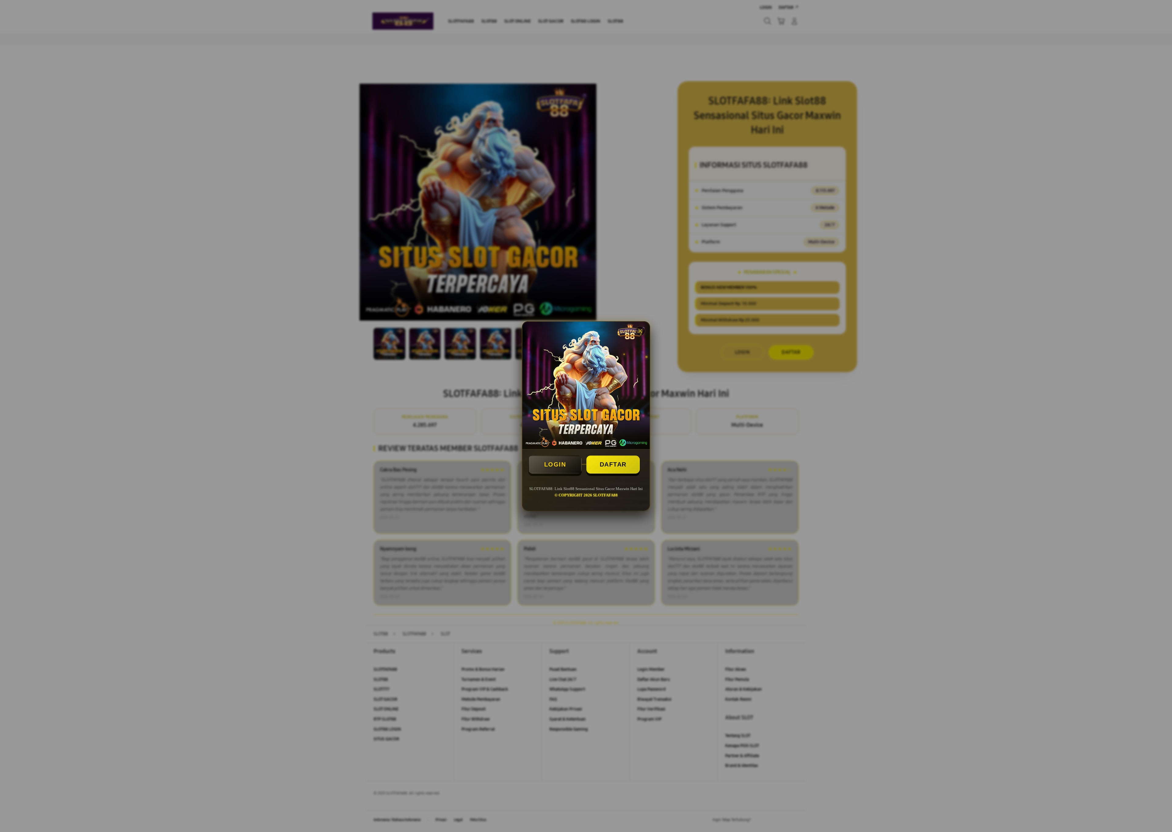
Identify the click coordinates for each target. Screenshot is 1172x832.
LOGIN (555, 464)
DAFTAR (613, 464)
